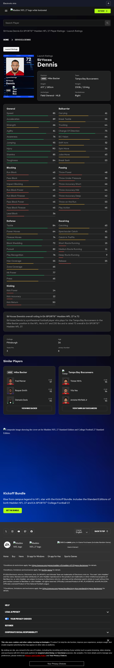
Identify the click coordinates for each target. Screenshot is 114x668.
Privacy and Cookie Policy (35, 656)
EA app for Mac (54, 556)
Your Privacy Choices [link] (21, 619)
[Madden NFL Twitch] (25, 531)
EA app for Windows (35, 556)
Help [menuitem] (7, 605)
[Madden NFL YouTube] (18, 531)
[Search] (107, 23)
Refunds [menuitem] (9, 625)
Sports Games (70, 556)
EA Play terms (47, 570)
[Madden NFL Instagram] (12, 531)
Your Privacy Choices (56, 664)
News (21, 556)
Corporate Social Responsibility (21, 632)
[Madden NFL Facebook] (31, 531)
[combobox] (82, 531)
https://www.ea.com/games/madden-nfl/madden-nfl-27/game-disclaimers (60, 565)
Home (6, 40)
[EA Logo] (7, 545)
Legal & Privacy (12, 612)
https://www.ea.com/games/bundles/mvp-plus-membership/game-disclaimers (72, 588)
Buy (13, 556)
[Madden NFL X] (6, 531)
